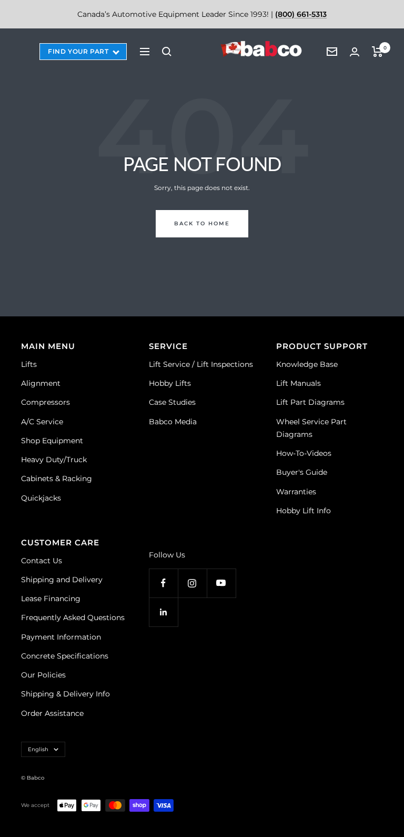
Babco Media (173, 421)
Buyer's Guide (301, 472)
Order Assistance (52, 713)
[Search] (166, 51)
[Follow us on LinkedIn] (163, 611)
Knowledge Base (307, 364)
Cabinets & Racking (56, 478)
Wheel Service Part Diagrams (311, 428)
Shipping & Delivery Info (65, 694)
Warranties (296, 491)
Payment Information (61, 637)
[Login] (354, 51)
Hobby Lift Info (303, 510)
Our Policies (43, 675)
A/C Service (42, 421)
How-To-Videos (303, 453)
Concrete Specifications (64, 656)
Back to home (202, 223)
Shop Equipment (52, 440)
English (38, 749)
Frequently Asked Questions (73, 617)
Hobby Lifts (170, 383)
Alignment (40, 383)
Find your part (78, 51)
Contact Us (41, 560)
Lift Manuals (298, 383)
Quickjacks (41, 498)
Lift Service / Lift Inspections (201, 364)
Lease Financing (50, 598)
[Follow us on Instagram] (192, 583)
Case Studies (172, 402)
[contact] (332, 51)
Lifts (29, 364)
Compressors (45, 402)
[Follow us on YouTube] (221, 583)
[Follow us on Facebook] (163, 583)
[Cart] (377, 51)
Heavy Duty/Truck (54, 459)
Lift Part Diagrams (310, 402)
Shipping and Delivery (62, 579)
